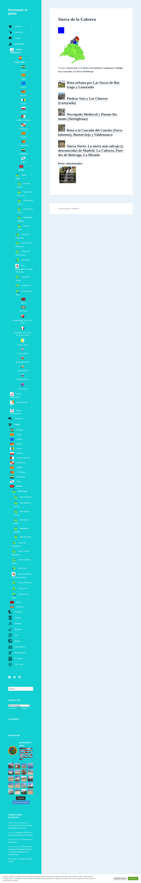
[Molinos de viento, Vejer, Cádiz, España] (30, 785)
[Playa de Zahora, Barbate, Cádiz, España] (24, 778)
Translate (24, 708)
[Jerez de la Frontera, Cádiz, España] (17, 765)
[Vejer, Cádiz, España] (30, 778)
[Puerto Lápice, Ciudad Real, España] (11, 765)
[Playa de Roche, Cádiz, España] (24, 785)
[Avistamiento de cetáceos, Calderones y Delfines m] (30, 765)
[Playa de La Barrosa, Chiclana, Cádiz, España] (11, 785)
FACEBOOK (13, 719)
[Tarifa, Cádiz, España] (11, 772)
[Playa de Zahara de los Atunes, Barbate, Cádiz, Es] (17, 785)
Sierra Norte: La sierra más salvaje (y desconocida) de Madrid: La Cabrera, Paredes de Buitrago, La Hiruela (91, 150)
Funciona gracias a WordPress (68, 209)
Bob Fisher (12, 859)
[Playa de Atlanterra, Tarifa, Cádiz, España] (24, 765)
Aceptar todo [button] (133, 878)
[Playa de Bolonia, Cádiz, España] (30, 772)
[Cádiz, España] (11, 791)
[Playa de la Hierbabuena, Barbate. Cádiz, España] (17, 791)
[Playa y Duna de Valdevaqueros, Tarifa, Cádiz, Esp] (17, 772)
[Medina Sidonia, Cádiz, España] (24, 791)
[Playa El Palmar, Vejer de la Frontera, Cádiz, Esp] (30, 791)
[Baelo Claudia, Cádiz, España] (11, 778)
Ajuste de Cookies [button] (120, 878)
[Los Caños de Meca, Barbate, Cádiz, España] (24, 772)
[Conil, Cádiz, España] (17, 778)
